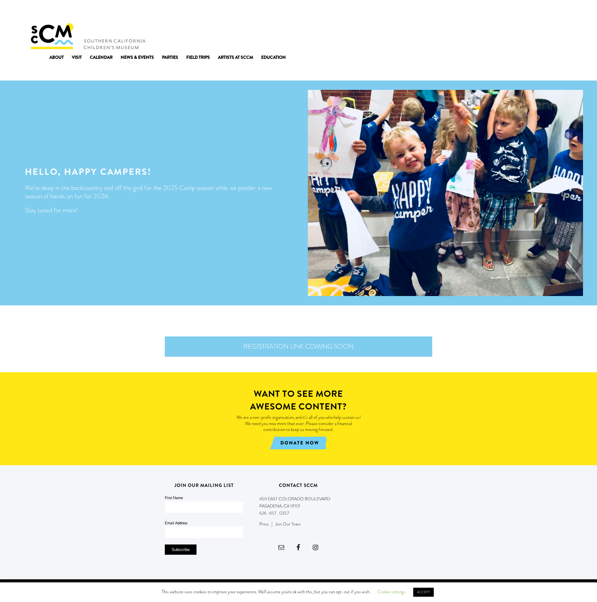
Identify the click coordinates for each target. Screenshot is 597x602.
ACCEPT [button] (423, 592)
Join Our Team (288, 524)
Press (264, 524)
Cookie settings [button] (391, 591)
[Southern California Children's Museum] (88, 35)
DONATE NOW (553, 11)
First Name (174, 498)
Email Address (176, 523)
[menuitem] (56, 57)
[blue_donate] (298, 443)
